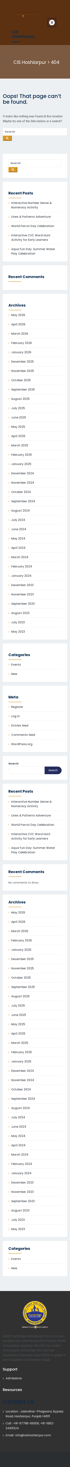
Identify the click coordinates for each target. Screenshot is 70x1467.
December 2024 (22, 473)
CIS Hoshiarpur (23, 34)
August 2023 (20, 613)
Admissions (14, 1378)
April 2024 (18, 548)
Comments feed (23, 735)
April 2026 (18, 324)
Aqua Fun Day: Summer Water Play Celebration (33, 251)
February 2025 (21, 455)
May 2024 (18, 538)
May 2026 (18, 315)
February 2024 (21, 566)
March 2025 (19, 445)
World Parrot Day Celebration (32, 226)
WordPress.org (21, 744)
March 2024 (19, 557)
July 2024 (18, 520)
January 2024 (21, 576)
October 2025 (21, 380)
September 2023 (23, 604)
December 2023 (22, 585)
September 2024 (23, 501)
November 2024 (22, 483)
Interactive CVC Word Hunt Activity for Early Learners (30, 237)
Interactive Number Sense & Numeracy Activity (31, 205)
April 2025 (18, 436)
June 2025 (18, 417)
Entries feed (19, 725)
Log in (15, 716)
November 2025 (22, 371)
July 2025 (18, 408)
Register (17, 707)
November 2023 (22, 594)
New (14, 674)
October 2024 (21, 492)
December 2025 (22, 362)
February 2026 (21, 343)
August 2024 (20, 511)
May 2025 (18, 427)
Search (13, 763)
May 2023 (18, 632)
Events (16, 665)
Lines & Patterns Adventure (31, 217)
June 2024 (18, 529)
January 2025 (21, 464)
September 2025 (23, 389)
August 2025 (20, 399)
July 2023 (18, 622)
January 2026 (21, 352)
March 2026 (19, 334)
